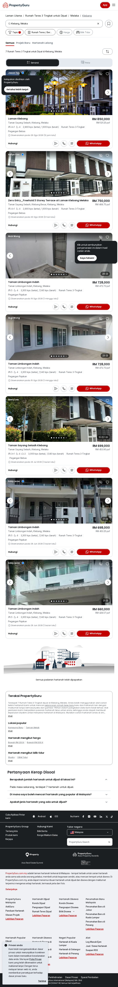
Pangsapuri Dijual (41, 907)
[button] (10, 43)
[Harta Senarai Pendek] (107, 73)
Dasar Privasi (71, 977)
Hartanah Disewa (68, 899)
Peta (87, 62)
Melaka (74, 15)
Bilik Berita (42, 831)
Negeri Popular (67, 937)
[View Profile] (16, 72)
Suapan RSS (92, 950)
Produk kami (12, 835)
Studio (11, 757)
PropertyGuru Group (17, 826)
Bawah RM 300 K (35, 742)
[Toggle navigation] (114, 5)
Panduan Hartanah (15, 911)
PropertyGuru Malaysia (13, 901)
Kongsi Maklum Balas (47, 835)
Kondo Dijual (38, 903)
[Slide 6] (63, 111)
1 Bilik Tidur (22, 757)
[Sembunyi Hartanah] (100, 73)
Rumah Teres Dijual (42, 911)
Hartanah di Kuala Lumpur (68, 944)
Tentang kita (12, 831)
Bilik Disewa (65, 911)
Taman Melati (32, 727)
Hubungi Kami (45, 826)
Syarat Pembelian (89, 977)
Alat (88, 937)
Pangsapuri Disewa (68, 907)
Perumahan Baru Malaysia (95, 901)
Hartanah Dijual (41, 899)
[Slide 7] (66, 111)
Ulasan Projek (13, 915)
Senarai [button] (35, 62)
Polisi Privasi (35, 959)
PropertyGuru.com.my (16, 873)
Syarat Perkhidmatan (51, 977)
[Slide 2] (54, 111)
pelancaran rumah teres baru (59, 705)
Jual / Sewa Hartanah (96, 946)
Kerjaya (9, 839)
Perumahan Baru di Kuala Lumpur (95, 916)
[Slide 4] (58, 111)
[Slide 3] (56, 111)
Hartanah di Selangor (70, 949)
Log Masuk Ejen (93, 942)
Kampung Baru (15, 727)
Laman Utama (14, 15)
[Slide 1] (51, 111)
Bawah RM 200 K (16, 742)
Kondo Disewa (66, 903)
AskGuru (10, 906)
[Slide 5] (61, 111)
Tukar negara (74, 826)
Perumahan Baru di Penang (95, 923)
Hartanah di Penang (69, 953)
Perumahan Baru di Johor (95, 908)
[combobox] (53, 23)
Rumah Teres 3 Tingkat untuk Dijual (46, 15)
